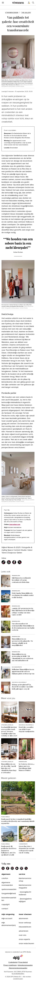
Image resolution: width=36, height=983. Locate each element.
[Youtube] (16, 868)
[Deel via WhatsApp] (9, 562)
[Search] (33, 2)
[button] (10, 965)
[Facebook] (7, 868)
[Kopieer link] (3, 562)
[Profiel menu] (29, 2)
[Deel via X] (20, 562)
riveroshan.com (14, 524)
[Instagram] (12, 868)
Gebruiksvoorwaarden (25, 965)
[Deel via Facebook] (14, 562)
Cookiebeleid (13, 962)
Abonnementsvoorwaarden (18, 968)
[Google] (3, 868)
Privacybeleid (23, 962)
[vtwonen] (18, 3)
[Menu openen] (3, 2)
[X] (26, 868)
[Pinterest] (21, 868)
